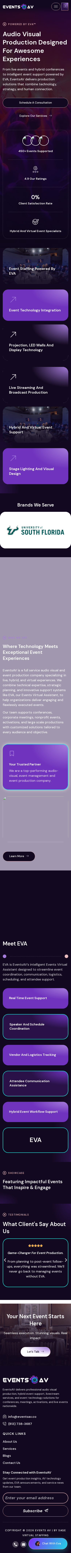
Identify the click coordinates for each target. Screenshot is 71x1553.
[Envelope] (23, 1544)
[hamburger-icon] (55, 6)
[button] (35, 103)
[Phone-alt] (15, 1544)
